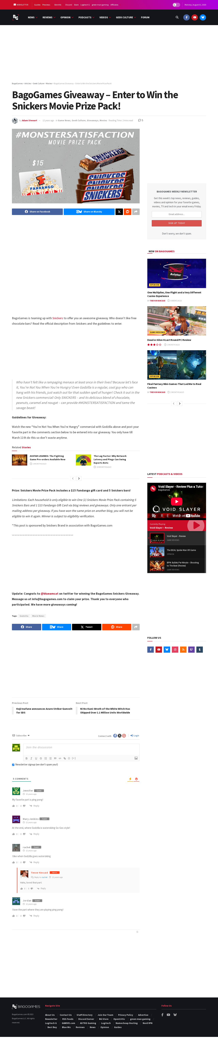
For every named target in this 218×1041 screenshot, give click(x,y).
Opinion (65, 17)
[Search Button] (177, 17)
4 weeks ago (176, 300)
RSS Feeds (67, 1019)
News (31, 17)
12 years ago (48, 120)
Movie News (38, 616)
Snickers (57, 318)
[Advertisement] (109, 54)
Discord (68, 4)
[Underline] (36, 758)
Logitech (106, 1023)
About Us (50, 1015)
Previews (46, 4)
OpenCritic (119, 1019)
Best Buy (52, 1027)
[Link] (64, 758)
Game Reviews (157, 332)
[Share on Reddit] (127, 212)
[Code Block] (60, 758)
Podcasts (85, 17)
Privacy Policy (125, 1015)
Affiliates (114, 4)
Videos (103, 17)
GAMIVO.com (68, 1023)
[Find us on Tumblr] (199, 650)
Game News (64, 120)
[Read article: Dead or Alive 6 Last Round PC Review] (176, 321)
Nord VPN (147, 1023)
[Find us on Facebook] (186, 17)
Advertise (143, 1015)
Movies (103, 120)
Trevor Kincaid (39, 872)
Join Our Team (105, 1015)
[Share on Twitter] (119, 212)
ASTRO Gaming (88, 1023)
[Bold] (26, 758)
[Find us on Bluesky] (203, 17)
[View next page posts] (78, 478)
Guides (37, 4)
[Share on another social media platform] (136, 212)
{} (69, 758)
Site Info (57, 4)
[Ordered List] (45, 758)
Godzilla (24, 616)
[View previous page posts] (72, 478)
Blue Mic (66, 1027)
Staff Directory (84, 1015)
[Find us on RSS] (183, 650)
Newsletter (22, 5)
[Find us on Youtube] (194, 17)
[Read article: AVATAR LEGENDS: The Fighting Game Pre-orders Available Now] (19, 459)
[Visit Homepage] (15, 17)
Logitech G (85, 4)
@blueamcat (49, 593)
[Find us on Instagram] (175, 650)
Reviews (47, 17)
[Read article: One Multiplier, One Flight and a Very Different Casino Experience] (176, 273)
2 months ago (39, 463)
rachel (44, 877)
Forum (145, 17)
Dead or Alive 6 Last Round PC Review (169, 340)
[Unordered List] (50, 758)
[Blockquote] (55, 758)
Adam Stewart (29, 120)
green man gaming (100, 4)
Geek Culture (124, 17)
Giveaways (92, 120)
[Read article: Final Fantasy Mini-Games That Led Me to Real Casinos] (176, 365)
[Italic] (31, 758)
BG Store (103, 1019)
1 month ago (173, 344)
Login (136, 735)
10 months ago (103, 467)
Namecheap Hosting (127, 1023)
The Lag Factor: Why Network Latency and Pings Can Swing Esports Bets (110, 459)
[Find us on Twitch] (191, 650)
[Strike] (40, 758)
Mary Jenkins (31, 819)
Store (76, 4)
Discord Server (86, 1019)
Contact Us (66, 1015)
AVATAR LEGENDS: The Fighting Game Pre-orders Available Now (47, 457)
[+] (74, 758)
